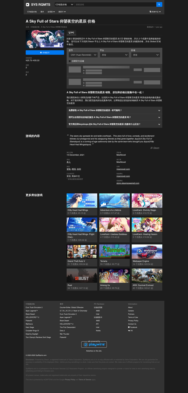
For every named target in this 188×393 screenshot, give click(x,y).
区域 (133, 50)
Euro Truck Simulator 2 (34, 307)
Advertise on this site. (94, 351)
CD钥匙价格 (32, 11)
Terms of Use (133, 317)
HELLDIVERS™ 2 (32, 317)
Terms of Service (85, 379)
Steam (156, 147)
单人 (69, 161)
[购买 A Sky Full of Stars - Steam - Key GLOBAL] (114, 70)
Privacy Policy (133, 320)
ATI (97, 324)
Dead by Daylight (32, 334)
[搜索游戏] (159, 4)
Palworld (29, 320)
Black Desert (30, 314)
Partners (131, 314)
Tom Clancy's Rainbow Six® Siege (38, 337)
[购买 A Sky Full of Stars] (114, 82)
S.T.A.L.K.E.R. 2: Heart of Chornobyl (73, 310)
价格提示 (46, 52)
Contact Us (132, 324)
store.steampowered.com (128, 183)
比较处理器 (98, 307)
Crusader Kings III (32, 330)
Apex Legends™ (32, 310)
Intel (97, 314)
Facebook (133, 327)
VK (131, 330)
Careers (131, 310)
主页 (38, 5)
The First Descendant (67, 327)
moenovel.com (123, 169)
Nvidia (98, 330)
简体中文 (155, 11)
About (130, 307)
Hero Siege (30, 327)
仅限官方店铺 (78, 60)
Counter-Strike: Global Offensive (71, 307)
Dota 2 (62, 330)
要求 (42, 11)
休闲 (79, 169)
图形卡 (61, 11)
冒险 (69, 169)
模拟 (74, 169)
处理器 (50, 11)
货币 (71, 50)
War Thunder (64, 334)
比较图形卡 (98, 317)
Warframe (29, 324)
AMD (98, 310)
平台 (102, 50)
